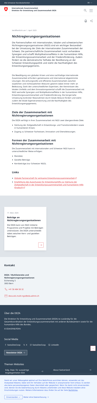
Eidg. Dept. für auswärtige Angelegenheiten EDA (17, 371)
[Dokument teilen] (91, 20)
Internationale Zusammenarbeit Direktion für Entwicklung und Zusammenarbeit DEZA (34, 9)
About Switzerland (61, 370)
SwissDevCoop (13, 345)
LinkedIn (55, 345)
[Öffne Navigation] (91, 10)
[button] (93, 348)
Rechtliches (73, 390)
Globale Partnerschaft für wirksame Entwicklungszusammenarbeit (44, 178)
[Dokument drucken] (85, 20)
